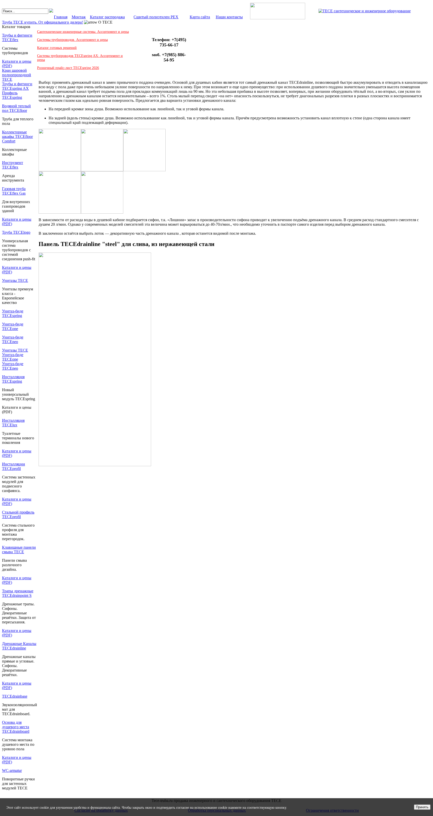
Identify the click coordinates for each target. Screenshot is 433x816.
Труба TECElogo (16, 232)
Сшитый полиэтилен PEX (156, 17)
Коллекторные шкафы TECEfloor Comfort (17, 136)
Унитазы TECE (15, 280)
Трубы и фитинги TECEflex (17, 37)
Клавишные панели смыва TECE (19, 549)
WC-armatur (12, 770)
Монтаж (79, 17)
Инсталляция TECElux (13, 422)
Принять (422, 807)
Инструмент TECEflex (12, 164)
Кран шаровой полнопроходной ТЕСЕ (16, 74)
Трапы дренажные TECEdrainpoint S (17, 593)
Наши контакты (229, 17)
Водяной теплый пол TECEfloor (16, 108)
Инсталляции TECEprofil (13, 466)
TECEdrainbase (14, 696)
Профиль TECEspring (12, 95)
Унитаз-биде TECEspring (12, 313)
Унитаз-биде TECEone (12, 326)
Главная (60, 17)
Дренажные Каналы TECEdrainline (19, 645)
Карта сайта (200, 17)
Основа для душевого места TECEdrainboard (15, 726)
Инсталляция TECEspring (13, 379)
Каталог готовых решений (57, 48)
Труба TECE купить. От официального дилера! (42, 22)
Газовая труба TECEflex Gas (14, 191)
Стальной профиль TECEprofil (18, 514)
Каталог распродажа (107, 17)
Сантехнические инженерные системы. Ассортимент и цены (83, 32)
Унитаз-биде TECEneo (12, 339)
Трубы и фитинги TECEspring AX (17, 86)
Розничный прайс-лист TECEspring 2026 (68, 68)
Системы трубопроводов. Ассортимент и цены (72, 40)
